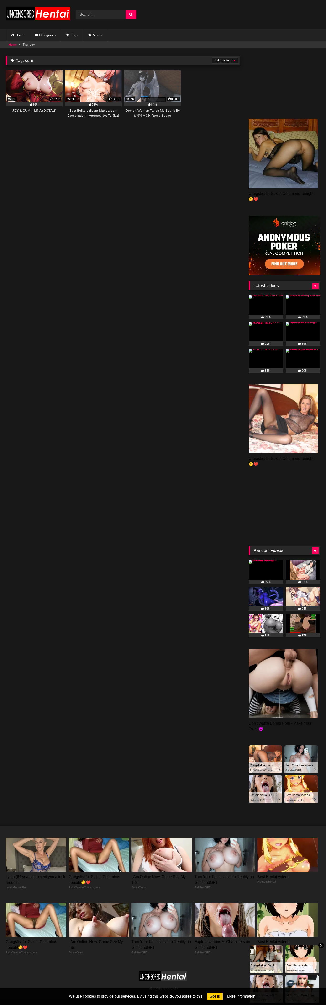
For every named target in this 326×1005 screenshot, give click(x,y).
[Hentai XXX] (38, 14)
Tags (74, 35)
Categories (47, 35)
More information (241, 996)
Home (20, 35)
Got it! (215, 996)
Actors (97, 35)
